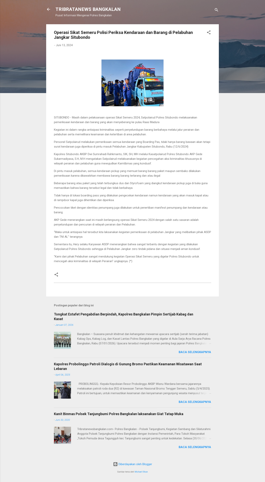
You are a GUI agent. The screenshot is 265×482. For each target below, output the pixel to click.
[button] (208, 33)
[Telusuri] (216, 10)
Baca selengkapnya (195, 352)
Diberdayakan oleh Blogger (135, 464)
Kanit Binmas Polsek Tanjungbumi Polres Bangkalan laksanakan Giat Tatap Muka (118, 414)
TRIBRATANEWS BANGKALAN (88, 9)
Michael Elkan (141, 472)
